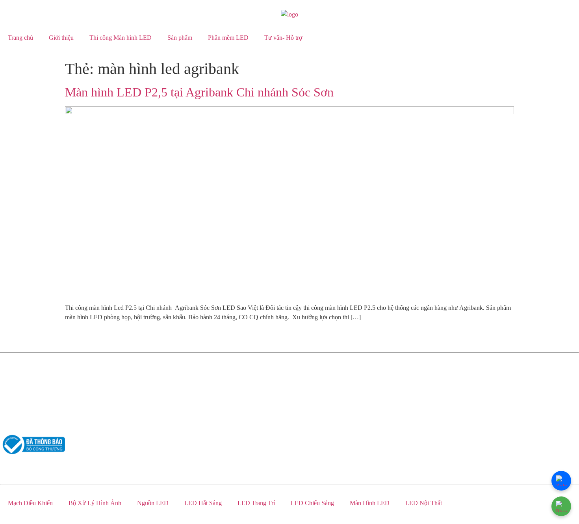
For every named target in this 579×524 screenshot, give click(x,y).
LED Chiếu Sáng (312, 503)
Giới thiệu (61, 37)
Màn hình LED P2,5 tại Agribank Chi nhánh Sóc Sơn (199, 92)
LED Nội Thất (423, 503)
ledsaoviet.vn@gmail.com (32, 387)
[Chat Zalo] (561, 481)
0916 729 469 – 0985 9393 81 (38, 372)
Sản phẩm (179, 37)
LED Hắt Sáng (203, 503)
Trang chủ (20, 37)
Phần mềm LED (228, 37)
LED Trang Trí (256, 503)
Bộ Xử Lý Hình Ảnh (95, 503)
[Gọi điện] (561, 506)
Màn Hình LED (370, 503)
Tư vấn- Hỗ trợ (283, 37)
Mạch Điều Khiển (30, 503)
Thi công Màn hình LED (120, 37)
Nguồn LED (153, 503)
